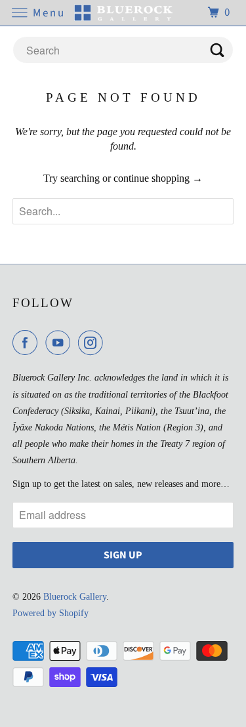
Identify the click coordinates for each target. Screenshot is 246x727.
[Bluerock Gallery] (123, 13)
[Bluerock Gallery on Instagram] (93, 342)
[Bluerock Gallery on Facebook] (27, 342)
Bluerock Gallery (74, 597)
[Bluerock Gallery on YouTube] (60, 342)
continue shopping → (158, 178)
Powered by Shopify (50, 613)
